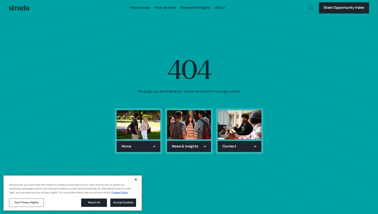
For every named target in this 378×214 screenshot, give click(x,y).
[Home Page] (19, 8)
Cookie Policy (119, 192)
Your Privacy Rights (26, 202)
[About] (220, 8)
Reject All (94, 202)
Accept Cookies (123, 202)
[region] (72, 193)
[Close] (135, 179)
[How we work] (165, 8)
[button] (140, 8)
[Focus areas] (140, 8)
